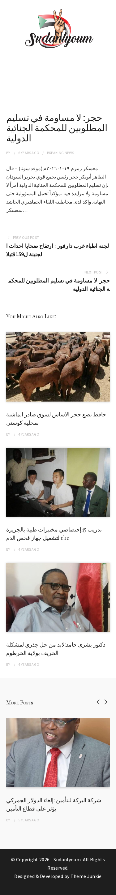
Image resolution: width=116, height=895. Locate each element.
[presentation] (98, 702)
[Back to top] (110, 889)
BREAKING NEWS (60, 152)
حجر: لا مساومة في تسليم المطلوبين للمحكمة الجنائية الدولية (59, 284)
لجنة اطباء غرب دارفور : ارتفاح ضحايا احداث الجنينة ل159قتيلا (57, 250)
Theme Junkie (86, 876)
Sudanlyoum (67, 859)
